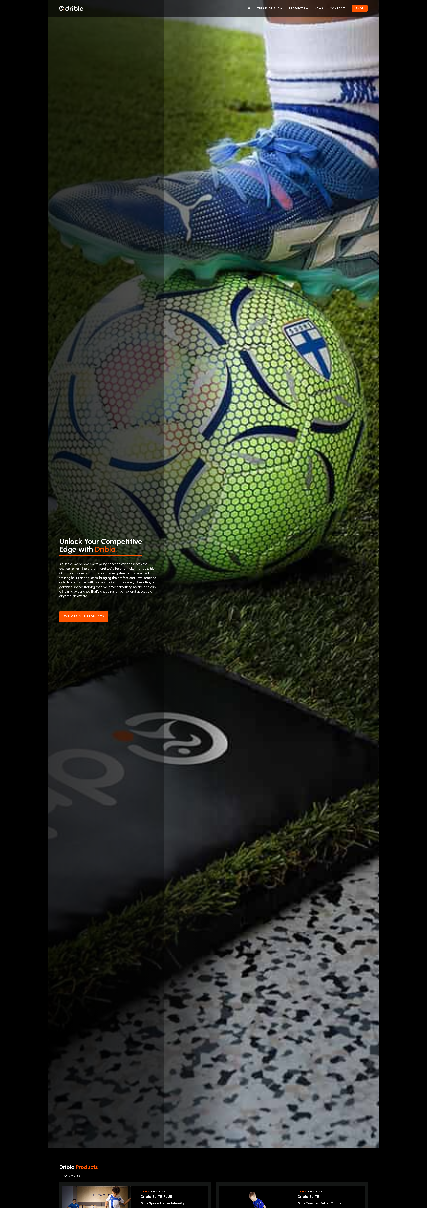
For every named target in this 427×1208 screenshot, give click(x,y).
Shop (360, 8)
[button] (269, 8)
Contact (337, 8)
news (319, 8)
